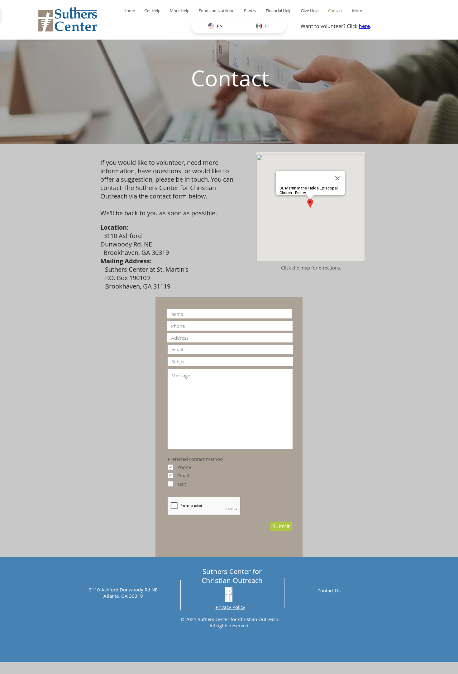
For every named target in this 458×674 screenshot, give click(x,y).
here (364, 26)
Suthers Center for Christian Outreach (232, 576)
